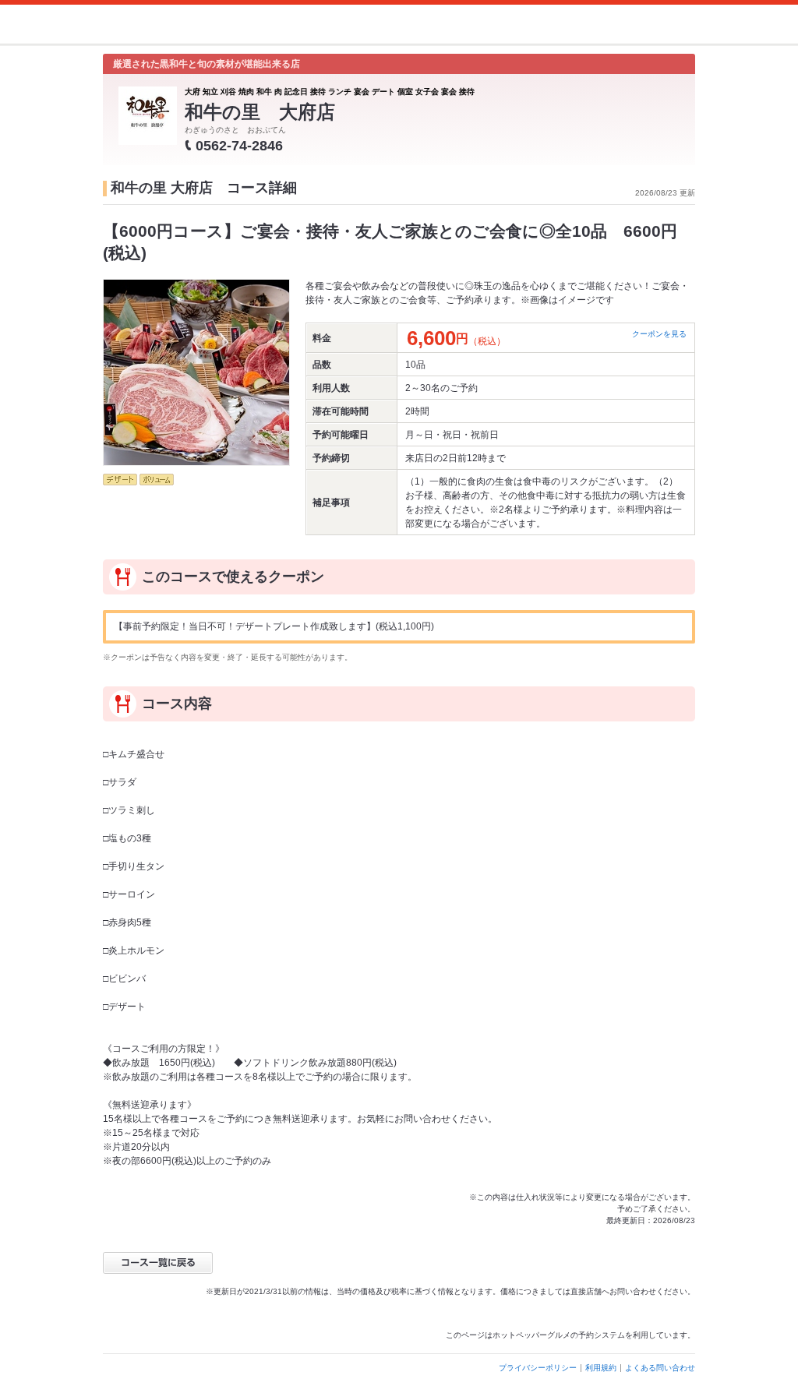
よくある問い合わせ (660, 1367)
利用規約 (600, 1367)
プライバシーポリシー (538, 1367)
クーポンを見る (659, 334)
